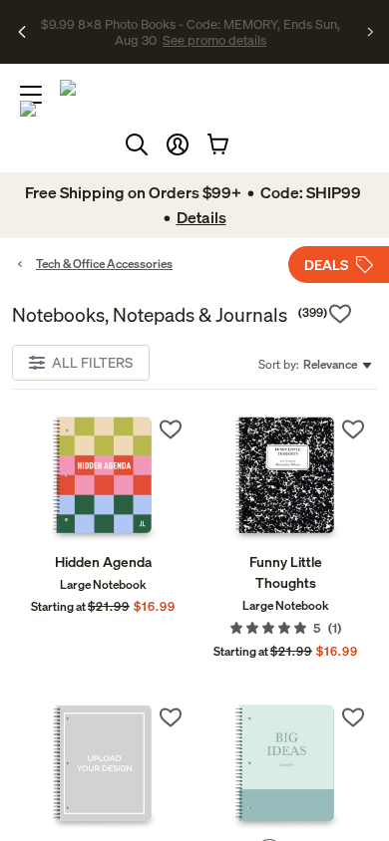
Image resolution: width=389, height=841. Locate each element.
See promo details (214, 40)
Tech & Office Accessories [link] (104, 263)
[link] (103, 479)
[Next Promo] (370, 32)
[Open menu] (31, 95)
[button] (178, 144)
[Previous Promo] (22, 32)
